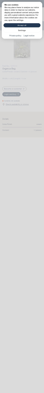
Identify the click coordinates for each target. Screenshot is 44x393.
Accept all (22, 25)
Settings (22, 30)
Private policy (15, 36)
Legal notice (29, 36)
